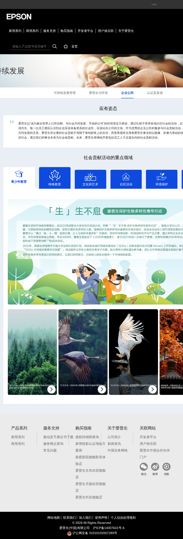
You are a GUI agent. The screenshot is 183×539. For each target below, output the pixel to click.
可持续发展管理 (65, 93)
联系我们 (69, 517)
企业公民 (127, 93)
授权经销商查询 (87, 437)
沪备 (109, 528)
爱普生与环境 (98, 93)
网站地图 (53, 517)
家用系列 (15, 31)
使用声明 (101, 517)
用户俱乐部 (106, 31)
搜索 (54, 46)
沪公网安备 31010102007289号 (94, 533)
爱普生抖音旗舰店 (88, 497)
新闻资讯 (114, 444)
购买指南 (66, 31)
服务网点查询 (53, 444)
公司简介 (114, 437)
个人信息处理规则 (123, 517)
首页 (74, 46)
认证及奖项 (155, 93)
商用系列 (32, 31)
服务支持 (49, 31)
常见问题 (50, 450)
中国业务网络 (118, 450)
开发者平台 (85, 31)
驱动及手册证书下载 (58, 437)
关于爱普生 (126, 31)
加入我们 (85, 517)
